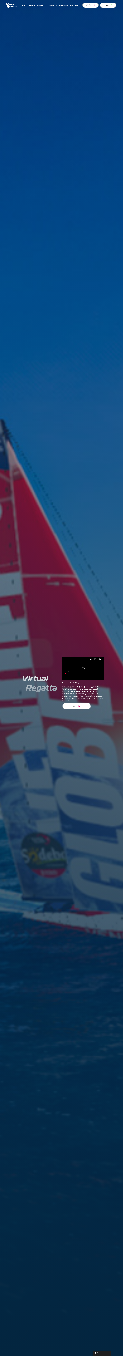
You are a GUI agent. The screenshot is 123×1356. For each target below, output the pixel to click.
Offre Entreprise (63, 5)
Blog (76, 5)
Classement (31, 5)
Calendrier (40, 5)
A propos (23, 5)
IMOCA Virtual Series (51, 5)
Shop (71, 5)
